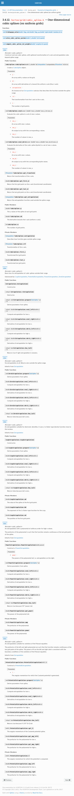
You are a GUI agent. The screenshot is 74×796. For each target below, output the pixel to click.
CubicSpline (34, 300)
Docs (4, 10)
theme (22, 793)
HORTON (38, 3)
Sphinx (12, 793)
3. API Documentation (15, 10)
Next (67, 780)
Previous (8, 780)
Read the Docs (37, 793)
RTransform (58, 64)
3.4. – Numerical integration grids (40, 10)
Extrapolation (42, 64)
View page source (65, 15)
